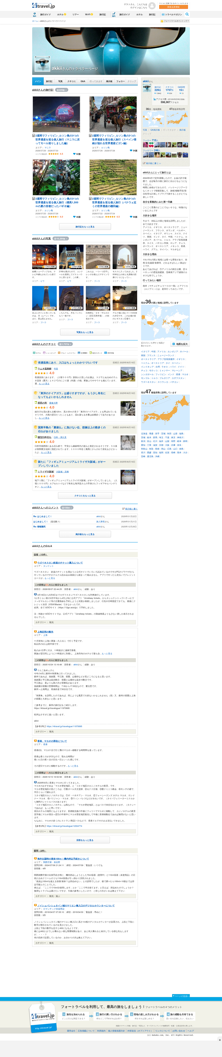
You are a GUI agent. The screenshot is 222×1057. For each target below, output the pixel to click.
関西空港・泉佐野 (51, 862)
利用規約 (101, 1030)
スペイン (176, 362)
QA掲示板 (155, 129)
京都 (161, 444)
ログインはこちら (138, 7)
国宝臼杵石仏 (44, 437)
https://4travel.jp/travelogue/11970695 (64, 726)
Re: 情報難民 (39, 526)
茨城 (143, 437)
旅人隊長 (100, 521)
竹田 (56, 368)
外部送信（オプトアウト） (140, 1030)
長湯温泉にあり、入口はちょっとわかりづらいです (68, 362)
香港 (45, 744)
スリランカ (163, 381)
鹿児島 (150, 456)
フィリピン (161, 374)
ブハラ (97, 280)
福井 (161, 441)
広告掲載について (86, 1030)
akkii (98, 516)
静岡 (185, 441)
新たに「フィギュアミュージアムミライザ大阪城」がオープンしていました (72, 463)
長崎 (173, 452)
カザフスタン (178, 378)
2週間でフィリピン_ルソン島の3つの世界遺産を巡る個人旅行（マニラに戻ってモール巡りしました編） (57, 139)
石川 (155, 441)
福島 (181, 433)
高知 (155, 452)
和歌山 (144, 448)
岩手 (157, 433)
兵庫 (173, 444)
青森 (151, 433)
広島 (169, 448)
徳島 (181, 448)
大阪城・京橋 (62, 471)
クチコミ (71, 81)
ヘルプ (191, 1030)
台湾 (158, 366)
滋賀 (155, 444)
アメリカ (161, 351)
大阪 (167, 444)
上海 (45, 634)
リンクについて (162, 1030)
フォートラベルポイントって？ (176, 20)
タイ (168, 362)
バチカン (174, 381)
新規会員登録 (173, 6)
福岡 (161, 452)
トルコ (154, 378)
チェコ (144, 370)
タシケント (48, 565)
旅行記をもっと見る (85, 226)
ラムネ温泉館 (44, 368)
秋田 (169, 433)
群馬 (155, 437)
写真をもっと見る (85, 332)
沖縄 (157, 456)
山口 (175, 448)
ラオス (165, 366)
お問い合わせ (178, 1030)
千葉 (167, 437)
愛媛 (149, 452)
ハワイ (173, 366)
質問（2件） (40, 850)
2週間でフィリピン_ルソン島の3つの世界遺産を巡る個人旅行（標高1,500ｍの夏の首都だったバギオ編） (57, 202)
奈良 (179, 444)
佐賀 (167, 452)
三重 (149, 444)
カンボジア (173, 351)
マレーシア (177, 370)
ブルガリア (164, 378)
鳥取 (151, 448)
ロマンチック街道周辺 (53, 908)
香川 (143, 452)
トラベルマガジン (173, 14)
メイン (38, 81)
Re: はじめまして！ (42, 516)
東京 (173, 437)
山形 (175, 433)
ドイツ (181, 366)
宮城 (163, 433)
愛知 (143, 444)
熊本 (179, 452)
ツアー (75, 14)
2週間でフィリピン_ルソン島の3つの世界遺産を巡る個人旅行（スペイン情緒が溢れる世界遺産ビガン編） (114, 139)
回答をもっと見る (85, 840)
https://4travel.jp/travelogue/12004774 (64, 825)
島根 (157, 448)
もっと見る (44, 383)
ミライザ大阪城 (46, 471)
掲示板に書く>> (153, 163)
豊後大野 (53, 402)
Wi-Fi (87, 14)
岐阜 (179, 441)
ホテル (60, 14)
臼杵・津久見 (60, 437)
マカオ (185, 374)
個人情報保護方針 (116, 1030)
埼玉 (161, 437)
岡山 (163, 448)
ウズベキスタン (148, 381)
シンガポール (147, 374)
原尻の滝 (42, 402)
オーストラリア (148, 359)
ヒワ (42, 280)
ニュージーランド (165, 355)
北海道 (144, 433)
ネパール (184, 351)
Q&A (83, 81)
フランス (151, 355)
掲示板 (109, 81)
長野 (173, 441)
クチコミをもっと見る (85, 495)
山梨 (167, 441)
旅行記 (102, 14)
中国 (153, 351)
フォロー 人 (150, 140)
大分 (185, 452)
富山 (149, 441)
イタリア (145, 351)
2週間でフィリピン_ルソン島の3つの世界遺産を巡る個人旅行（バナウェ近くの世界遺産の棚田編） (114, 202)
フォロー (120, 81)
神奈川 (180, 437)
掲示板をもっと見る (85, 534)
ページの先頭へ (182, 996)
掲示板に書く (131, 508)
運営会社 (71, 1030)
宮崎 (143, 456)
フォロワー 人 (152, 150)
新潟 (143, 441)
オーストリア (157, 362)
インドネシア (147, 366)
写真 (60, 81)
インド (171, 374)
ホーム (35, 20)
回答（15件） (41, 554)
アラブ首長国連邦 (166, 359)
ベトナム (145, 362)
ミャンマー (164, 370)
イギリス (180, 359)
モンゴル (145, 378)
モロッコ (153, 370)
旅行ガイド (45, 14)
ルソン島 (105, 147)
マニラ (48, 147)
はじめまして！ (40, 521)
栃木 (149, 437)
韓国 (143, 355)
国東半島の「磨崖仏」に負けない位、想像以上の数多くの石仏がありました (72, 429)
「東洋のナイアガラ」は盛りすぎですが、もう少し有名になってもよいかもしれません (72, 395)
